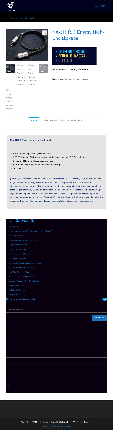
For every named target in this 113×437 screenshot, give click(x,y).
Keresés (99, 317)
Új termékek (14, 226)
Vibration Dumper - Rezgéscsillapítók (24, 281)
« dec (8, 385)
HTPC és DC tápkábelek (19, 272)
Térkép (76, 422)
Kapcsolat (88, 422)
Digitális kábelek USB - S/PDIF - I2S (23, 240)
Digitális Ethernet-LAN (18, 244)
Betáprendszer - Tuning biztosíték (22, 276)
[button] (44, 32)
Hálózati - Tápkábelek (17, 249)
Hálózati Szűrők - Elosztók (19, 253)
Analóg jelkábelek (16, 235)
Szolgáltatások (15, 294)
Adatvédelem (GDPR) (29, 422)
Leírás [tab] (33, 121)
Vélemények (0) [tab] (75, 121)
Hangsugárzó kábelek (17, 258)
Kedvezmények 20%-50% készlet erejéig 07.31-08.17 (30, 231)
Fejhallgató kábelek (17, 290)
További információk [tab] (52, 121)
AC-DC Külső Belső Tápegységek (22, 267)
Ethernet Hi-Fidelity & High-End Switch (25, 263)
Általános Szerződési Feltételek (55, 422)
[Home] (7, 18)
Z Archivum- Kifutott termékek (22, 18)
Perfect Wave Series (16, 285)
